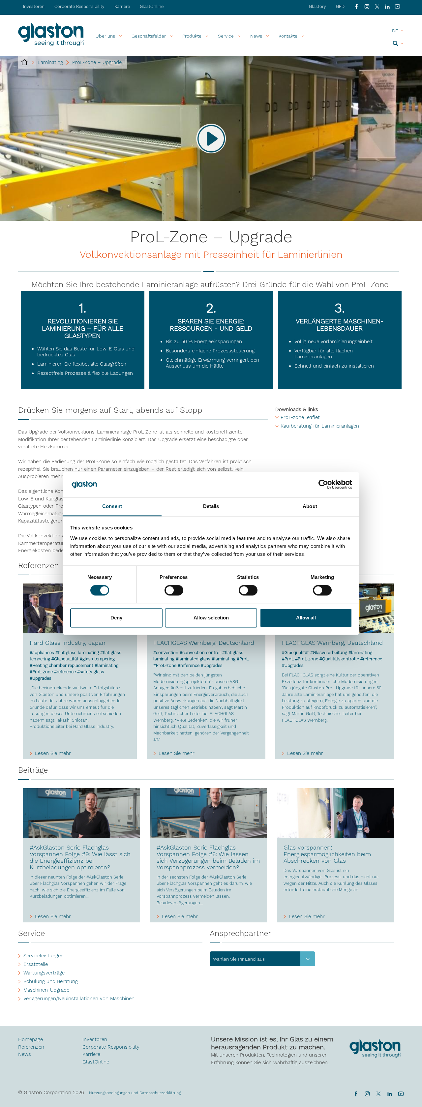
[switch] (174, 591)
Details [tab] (211, 506)
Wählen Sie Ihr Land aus (239, 959)
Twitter (378, 1094)
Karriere (122, 6)
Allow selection (211, 617)
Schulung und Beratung (50, 981)
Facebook (356, 6)
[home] (24, 62)
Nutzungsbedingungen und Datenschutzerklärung (135, 1093)
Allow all (306, 617)
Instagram (367, 6)
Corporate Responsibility (79, 6)
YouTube (397, 6)
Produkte (191, 36)
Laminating (50, 62)
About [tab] (310, 506)
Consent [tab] (112, 506)
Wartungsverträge (44, 972)
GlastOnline (152, 6)
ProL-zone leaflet (300, 417)
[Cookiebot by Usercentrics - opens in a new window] (323, 485)
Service (226, 36)
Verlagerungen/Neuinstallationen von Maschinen (79, 998)
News (24, 1054)
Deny (116, 617)
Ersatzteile (35, 964)
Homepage (30, 1039)
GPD (340, 6)
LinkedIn (387, 6)
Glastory (317, 6)
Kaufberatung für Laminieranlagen (320, 426)
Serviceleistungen (43, 955)
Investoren (34, 6)
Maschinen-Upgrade (46, 990)
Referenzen (31, 1047)
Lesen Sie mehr (53, 753)
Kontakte (288, 36)
